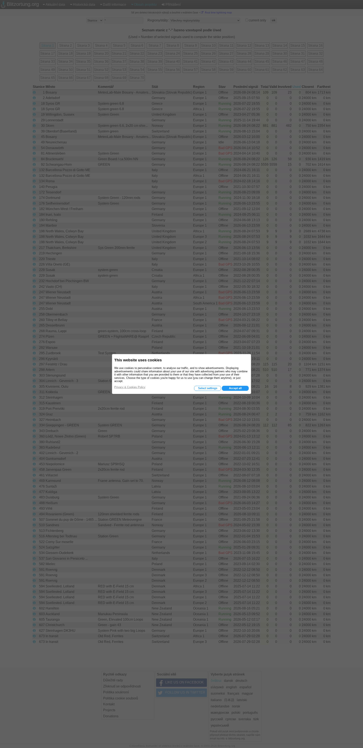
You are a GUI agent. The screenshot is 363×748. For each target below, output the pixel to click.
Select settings (207, 388)
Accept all (235, 388)
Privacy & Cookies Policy (129, 387)
